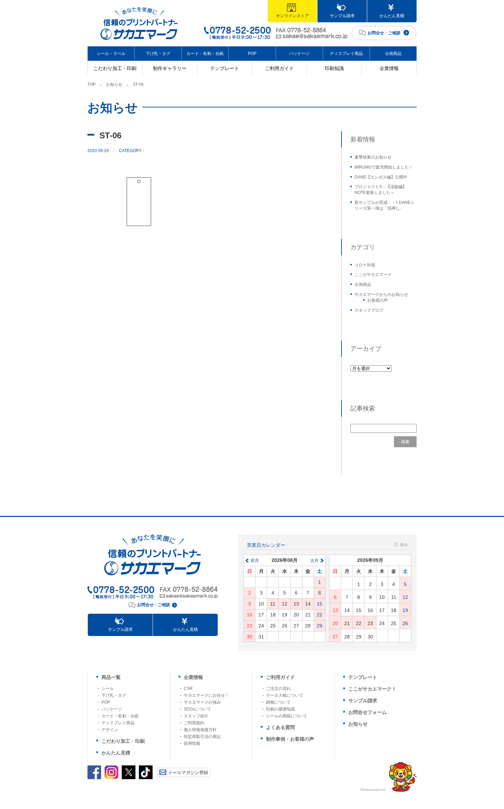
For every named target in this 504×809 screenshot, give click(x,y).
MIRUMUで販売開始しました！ (384, 167)
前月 (255, 560)
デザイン (109, 729)
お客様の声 (377, 300)
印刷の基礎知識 (280, 709)
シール (107, 688)
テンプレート (224, 68)
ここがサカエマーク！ (372, 689)
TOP (91, 84)
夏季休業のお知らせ (373, 157)
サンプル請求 (342, 15)
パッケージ (299, 53)
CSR (188, 688)
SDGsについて (197, 709)
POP (252, 53)
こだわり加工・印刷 (114, 68)
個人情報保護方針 (200, 729)
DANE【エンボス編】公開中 (381, 177)
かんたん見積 (392, 15)
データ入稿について (284, 695)
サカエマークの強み (202, 702)
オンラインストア (292, 15)
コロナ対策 (365, 265)
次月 (314, 560)
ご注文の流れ (278, 688)
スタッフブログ (369, 310)
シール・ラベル (111, 53)
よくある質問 (280, 727)
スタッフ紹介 (196, 716)
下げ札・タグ (158, 53)
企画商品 (393, 53)
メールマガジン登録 (188, 772)
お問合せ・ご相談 (384, 33)
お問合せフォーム (367, 712)
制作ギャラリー (170, 68)
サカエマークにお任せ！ (206, 695)
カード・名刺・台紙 (205, 53)
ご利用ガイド (279, 68)
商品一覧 (111, 677)
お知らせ (114, 84)
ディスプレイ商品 (346, 53)
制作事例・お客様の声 (290, 739)
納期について (278, 702)
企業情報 (389, 68)
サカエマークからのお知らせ (381, 294)
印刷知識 (334, 68)
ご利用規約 (194, 722)
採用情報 (192, 743)
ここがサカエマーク (373, 274)
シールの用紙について (286, 716)
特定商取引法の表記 (202, 736)
